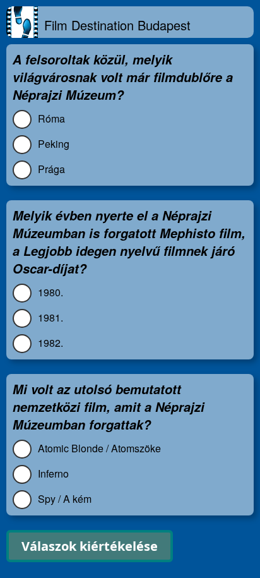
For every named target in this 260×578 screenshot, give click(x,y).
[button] (89, 546)
